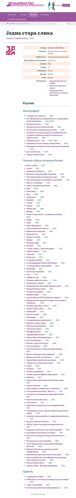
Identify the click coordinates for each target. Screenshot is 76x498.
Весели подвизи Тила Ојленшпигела (43, 487)
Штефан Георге (33, 331)
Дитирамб (31, 311)
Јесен (29, 168)
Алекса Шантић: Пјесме (37, 228)
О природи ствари (34, 476)
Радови (33, 14)
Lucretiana (31, 402)
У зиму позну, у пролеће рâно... (40, 248)
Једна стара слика (35, 308)
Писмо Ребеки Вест (35, 463)
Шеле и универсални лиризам (40, 354)
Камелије (30, 268)
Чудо (28, 222)
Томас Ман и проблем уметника (41, 360)
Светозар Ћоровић (35, 271)
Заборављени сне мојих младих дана (43, 286)
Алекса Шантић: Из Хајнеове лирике (43, 297)
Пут (28, 274)
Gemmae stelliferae (35, 171)
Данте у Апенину (34, 182)
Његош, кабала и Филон (37, 421)
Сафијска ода (32, 277)
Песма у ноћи (32, 314)
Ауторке (23, 14)
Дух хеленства (33, 151)
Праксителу (32, 234)
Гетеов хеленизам (34, 371)
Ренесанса (31, 191)
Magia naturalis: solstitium (38, 357)
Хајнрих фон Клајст (35, 334)
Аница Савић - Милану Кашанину (41, 465)
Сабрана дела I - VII (35, 140)
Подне (29, 205)
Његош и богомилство (36, 399)
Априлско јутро (33, 328)
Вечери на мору (33, 124)
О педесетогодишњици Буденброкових (44, 394)
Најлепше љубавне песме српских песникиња (47, 146)
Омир (29, 219)
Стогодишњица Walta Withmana (41, 263)
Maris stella (31, 165)
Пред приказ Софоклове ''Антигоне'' (43, 388)
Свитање (30, 254)
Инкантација (32, 294)
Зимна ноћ (31, 208)
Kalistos (30, 377)
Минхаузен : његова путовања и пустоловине (47, 479)
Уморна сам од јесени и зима (39, 363)
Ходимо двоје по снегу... (37, 280)
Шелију (30, 200)
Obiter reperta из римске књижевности (44, 424)
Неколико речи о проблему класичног (44, 180)
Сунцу (29, 203)
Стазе (29, 365)
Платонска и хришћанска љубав (41, 129)
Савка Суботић (33, 385)
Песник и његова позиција (38, 441)
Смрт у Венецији (34, 485)
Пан (28, 194)
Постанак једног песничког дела (41, 177)
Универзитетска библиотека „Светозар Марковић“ (58, 92)
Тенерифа (31, 317)
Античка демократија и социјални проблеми (47, 416)
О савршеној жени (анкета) (39, 320)
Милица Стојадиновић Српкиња (41, 174)
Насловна (12, 14)
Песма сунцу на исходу (37, 343)
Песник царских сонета (37, 305)
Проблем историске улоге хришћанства (45, 405)
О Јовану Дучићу (34, 260)
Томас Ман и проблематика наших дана (45, 380)
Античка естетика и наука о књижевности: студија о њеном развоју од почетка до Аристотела (46, 135)
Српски (65, 5)
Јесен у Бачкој (33, 346)
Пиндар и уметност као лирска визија (44, 429)
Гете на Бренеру (33, 340)
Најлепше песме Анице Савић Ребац (43, 143)
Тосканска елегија (34, 283)
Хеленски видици (34, 291)
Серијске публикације (17, 19)
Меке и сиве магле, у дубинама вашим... (44, 214)
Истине (29, 245)
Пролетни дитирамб (36, 326)
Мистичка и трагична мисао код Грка (43, 454)
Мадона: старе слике (36, 323)
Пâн (28, 188)
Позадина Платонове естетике (40, 432)
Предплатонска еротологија (39, 127)
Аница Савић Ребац (17, 38)
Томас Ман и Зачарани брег (39, 337)
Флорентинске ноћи (35, 289)
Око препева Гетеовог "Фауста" (40, 391)
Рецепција (44, 14)
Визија (29, 211)
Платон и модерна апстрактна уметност (45, 435)
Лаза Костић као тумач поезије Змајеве (44, 349)
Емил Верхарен (33, 225)
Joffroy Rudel (32, 251)
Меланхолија (32, 242)
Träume (30, 368)
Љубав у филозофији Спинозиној (41, 374)
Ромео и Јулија (33, 237)
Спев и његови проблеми (37, 185)
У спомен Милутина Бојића (39, 266)
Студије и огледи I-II (36, 115)
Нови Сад (30, 257)
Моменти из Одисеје (35, 231)
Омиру (29, 240)
